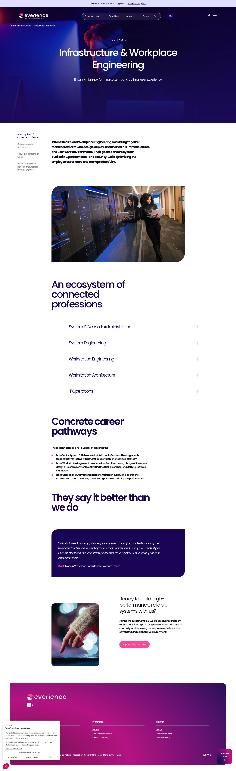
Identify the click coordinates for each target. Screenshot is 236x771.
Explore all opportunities (134, 644)
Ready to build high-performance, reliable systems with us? (27, 166)
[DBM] (205, 755)
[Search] (155, 16)
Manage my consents (112, 755)
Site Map (98, 755)
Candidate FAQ (162, 737)
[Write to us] (170, 16)
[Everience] (32, 16)
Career (146, 16)
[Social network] (29, 705)
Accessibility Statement (83, 755)
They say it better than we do (28, 155)
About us (130, 16)
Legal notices (65, 755)
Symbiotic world (93, 16)
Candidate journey (164, 733)
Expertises (114, 16)
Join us (159, 730)
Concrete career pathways (25, 146)
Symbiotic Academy (100, 737)
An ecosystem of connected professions (28, 136)
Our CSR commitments (102, 733)
